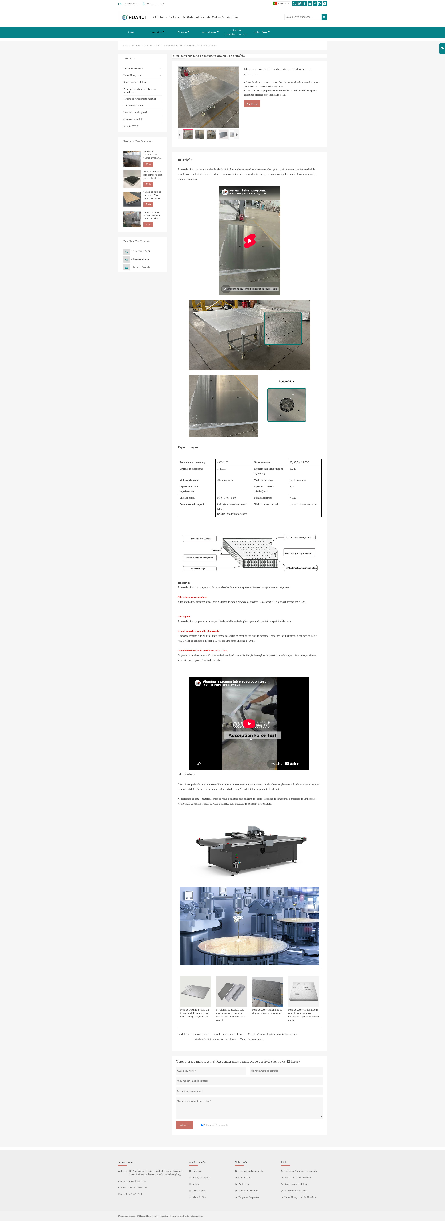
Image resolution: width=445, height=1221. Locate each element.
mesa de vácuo (201, 1034)
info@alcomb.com (131, 3)
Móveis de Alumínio (133, 105)
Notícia (182, 32)
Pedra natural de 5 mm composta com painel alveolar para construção (152, 175)
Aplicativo (243, 1184)
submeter (184, 1125)
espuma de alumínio (133, 119)
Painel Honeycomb (132, 75)
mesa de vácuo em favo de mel (228, 1034)
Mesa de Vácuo (151, 45)
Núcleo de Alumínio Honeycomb (300, 1171)
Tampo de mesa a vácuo (252, 1039)
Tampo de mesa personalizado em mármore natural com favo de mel (151, 215)
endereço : (123, 1171)
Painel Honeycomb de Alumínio (300, 1197)
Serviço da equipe (201, 1177)
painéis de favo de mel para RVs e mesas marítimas (152, 195)
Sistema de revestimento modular (139, 99)
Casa (131, 32)
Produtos (156, 32)
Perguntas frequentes (248, 1197)
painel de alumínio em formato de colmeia (215, 1039)
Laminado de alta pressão (135, 112)
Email (252, 104)
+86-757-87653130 (140, 267)
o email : (122, 1181)
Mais (148, 164)
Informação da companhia (251, 1171)
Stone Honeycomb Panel (135, 82)
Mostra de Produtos (248, 1190)
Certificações (199, 1190)
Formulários (208, 32)
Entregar (197, 1171)
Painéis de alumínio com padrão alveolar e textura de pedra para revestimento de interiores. (152, 154)
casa (125, 45)
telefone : (122, 1187)
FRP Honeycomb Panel (295, 1190)
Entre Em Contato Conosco (235, 32)
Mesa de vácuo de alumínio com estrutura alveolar (272, 1034)
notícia (196, 1184)
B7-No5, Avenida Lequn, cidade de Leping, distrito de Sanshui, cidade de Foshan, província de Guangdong (156, 1173)
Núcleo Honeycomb (133, 68)
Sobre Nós (260, 32)
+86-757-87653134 (156, 3)
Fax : (120, 1194)
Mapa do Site (199, 1197)
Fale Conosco (126, 1162)
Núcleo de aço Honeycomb (297, 1177)
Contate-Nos (244, 1177)
